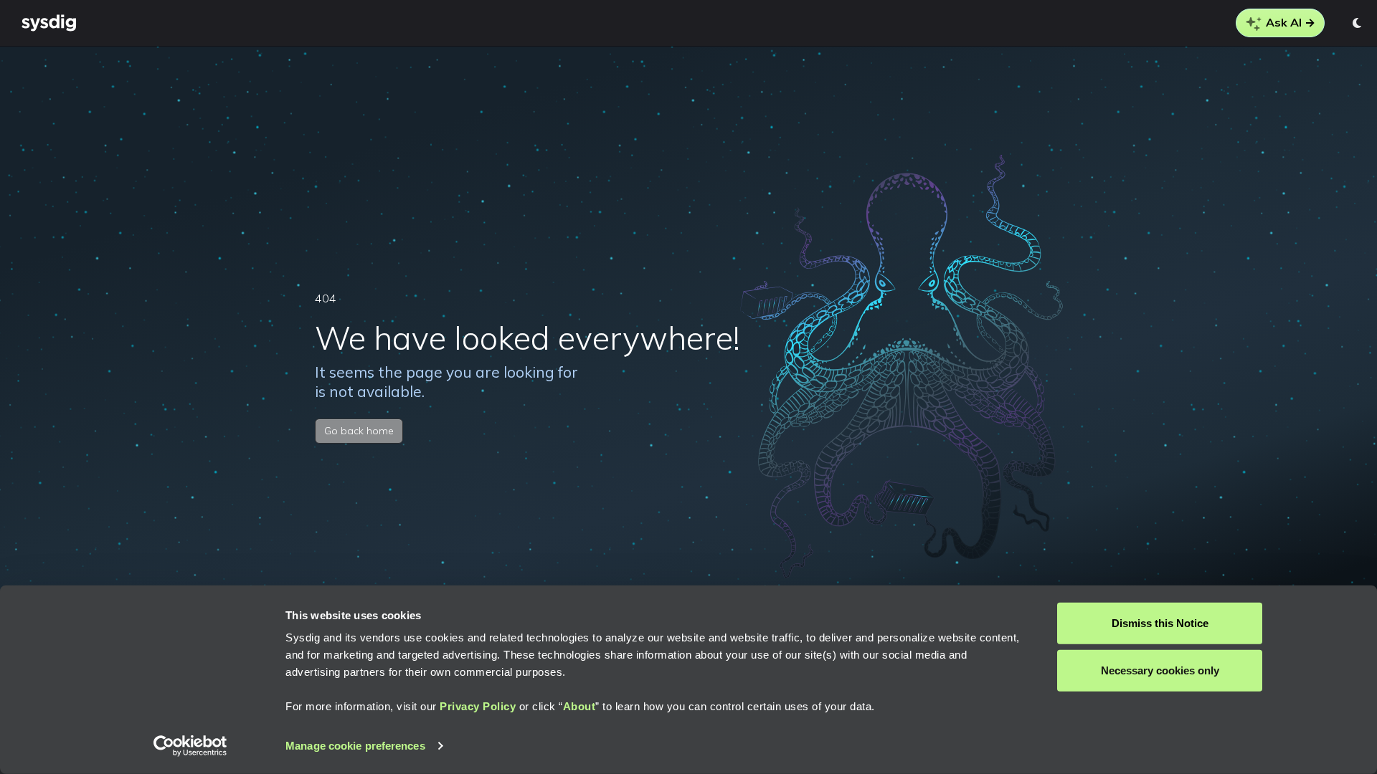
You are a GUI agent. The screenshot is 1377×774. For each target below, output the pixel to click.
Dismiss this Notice (1160, 623)
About (579, 706)
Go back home (359, 430)
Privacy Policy (478, 706)
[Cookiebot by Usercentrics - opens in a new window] (190, 746)
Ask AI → (1289, 22)
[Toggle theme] (1358, 23)
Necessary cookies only (1160, 670)
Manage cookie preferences (355, 746)
